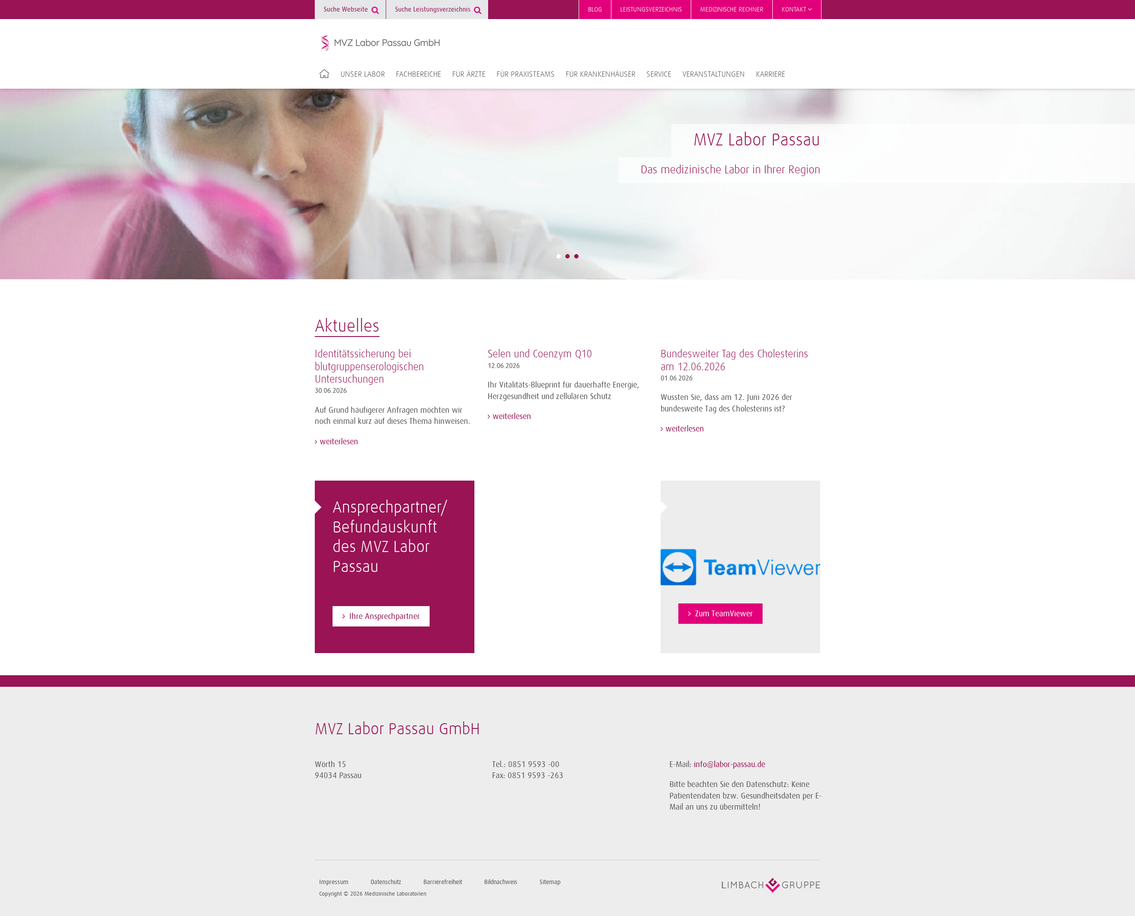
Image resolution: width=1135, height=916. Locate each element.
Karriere (770, 74)
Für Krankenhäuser (600, 74)
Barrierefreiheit (442, 882)
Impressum (333, 882)
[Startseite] (380, 43)
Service (658, 74)
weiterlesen (337, 441)
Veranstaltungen (713, 74)
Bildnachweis (500, 882)
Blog (595, 9)
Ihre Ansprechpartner (384, 616)
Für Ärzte (468, 74)
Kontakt (795, 9)
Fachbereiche (418, 74)
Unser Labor (362, 74)
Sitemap (550, 882)
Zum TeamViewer (724, 613)
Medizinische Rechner (731, 9)
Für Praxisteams (526, 74)
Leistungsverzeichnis (651, 9)
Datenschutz (386, 882)
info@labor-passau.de (729, 764)
